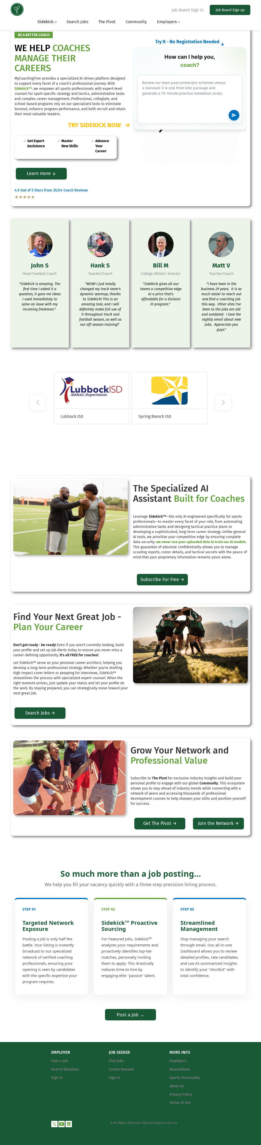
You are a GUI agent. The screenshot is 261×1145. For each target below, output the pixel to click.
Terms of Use (180, 1103)
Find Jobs (116, 1061)
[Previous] (37, 402)
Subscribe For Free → (162, 579)
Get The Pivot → (160, 823)
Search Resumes (65, 1069)
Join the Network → (218, 823)
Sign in (56, 1078)
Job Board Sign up (230, 10)
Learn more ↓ (41, 173)
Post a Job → (130, 1015)
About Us (176, 1086)
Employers (178, 1061)
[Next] (223, 402)
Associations (179, 1069)
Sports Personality (184, 1078)
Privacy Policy (180, 1094)
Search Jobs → (40, 713)
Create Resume (121, 1069)
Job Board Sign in (187, 10)
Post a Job (59, 1061)
